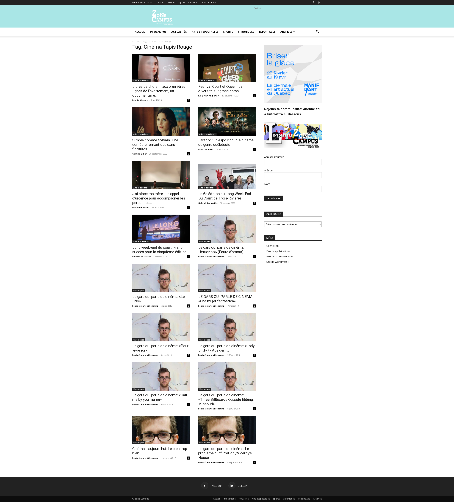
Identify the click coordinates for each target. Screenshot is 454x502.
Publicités (193, 2)
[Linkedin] (319, 2)
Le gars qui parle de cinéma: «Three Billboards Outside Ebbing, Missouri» (226, 399)
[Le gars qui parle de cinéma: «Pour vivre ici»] (161, 327)
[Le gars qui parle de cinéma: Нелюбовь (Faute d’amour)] (227, 229)
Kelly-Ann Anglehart (208, 95)
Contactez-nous (208, 2)
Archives (286, 31)
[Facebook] (313, 2)
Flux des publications (278, 251)
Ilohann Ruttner (140, 207)
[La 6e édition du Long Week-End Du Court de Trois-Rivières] (227, 175)
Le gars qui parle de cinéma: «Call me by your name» (159, 397)
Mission (171, 2)
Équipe (181, 2)
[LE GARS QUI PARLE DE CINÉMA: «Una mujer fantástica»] (227, 278)
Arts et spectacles (205, 31)
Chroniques (246, 31)
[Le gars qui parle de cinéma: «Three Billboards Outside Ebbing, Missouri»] (227, 376)
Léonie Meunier (140, 100)
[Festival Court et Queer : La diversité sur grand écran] (227, 68)
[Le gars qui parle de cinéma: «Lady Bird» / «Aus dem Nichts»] (227, 327)
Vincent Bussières (141, 256)
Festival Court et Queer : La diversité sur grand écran (220, 88)
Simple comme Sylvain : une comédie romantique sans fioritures (155, 144)
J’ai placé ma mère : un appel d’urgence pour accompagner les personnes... (158, 198)
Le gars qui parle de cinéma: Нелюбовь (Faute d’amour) (221, 249)
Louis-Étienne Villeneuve (211, 256)
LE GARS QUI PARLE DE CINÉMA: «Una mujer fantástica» (225, 299)
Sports (228, 31)
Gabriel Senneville (208, 203)
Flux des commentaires (279, 256)
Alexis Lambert (206, 149)
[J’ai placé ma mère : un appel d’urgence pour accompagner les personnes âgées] (161, 175)
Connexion (272, 245)
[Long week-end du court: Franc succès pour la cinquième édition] (161, 229)
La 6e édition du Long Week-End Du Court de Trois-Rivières (224, 196)
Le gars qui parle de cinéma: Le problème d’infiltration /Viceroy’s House (225, 453)
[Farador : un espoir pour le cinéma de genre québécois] (227, 121)
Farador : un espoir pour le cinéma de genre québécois (226, 142)
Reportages (267, 31)
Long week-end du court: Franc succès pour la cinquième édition (159, 249)
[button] (317, 32)
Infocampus (158, 31)
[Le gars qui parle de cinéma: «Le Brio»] (161, 278)
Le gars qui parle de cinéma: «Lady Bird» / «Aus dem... (226, 348)
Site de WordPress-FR (278, 261)
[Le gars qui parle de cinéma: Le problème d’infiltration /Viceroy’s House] (227, 430)
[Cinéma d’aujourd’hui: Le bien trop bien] (161, 430)
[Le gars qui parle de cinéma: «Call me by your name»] (161, 376)
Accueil (161, 2)
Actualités (179, 31)
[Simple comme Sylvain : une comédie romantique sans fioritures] (161, 121)
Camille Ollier (139, 153)
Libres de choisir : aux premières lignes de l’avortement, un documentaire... (158, 91)
